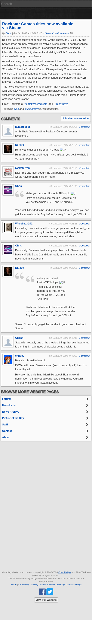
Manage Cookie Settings (69, 584)
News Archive (10, 411)
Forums (7, 398)
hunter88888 (23, 126)
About (5, 437)
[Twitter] (49, 592)
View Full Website (46, 600)
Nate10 (19, 145)
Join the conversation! (75, 118)
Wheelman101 (24, 223)
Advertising (23, 584)
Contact (7, 430)
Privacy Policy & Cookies (43, 584)
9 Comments (62, 33)
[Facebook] (42, 592)
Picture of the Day (13, 418)
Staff (5, 424)
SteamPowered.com (35, 104)
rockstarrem (23, 168)
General (49, 33)
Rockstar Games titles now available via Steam (37, 26)
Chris (9, 33)
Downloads (9, 405)
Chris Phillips (64, 572)
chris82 (19, 355)
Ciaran (19, 337)
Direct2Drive (61, 104)
